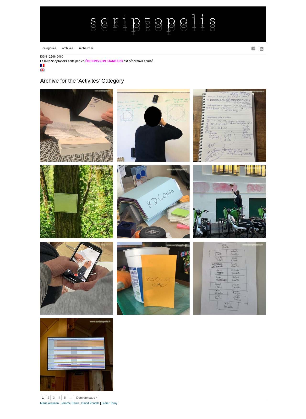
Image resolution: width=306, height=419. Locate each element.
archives (67, 48)
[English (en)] (42, 70)
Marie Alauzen (49, 403)
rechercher (86, 48)
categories (49, 48)
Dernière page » (87, 397)
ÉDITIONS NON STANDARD (104, 61)
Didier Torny (109, 403)
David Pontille (90, 403)
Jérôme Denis (70, 403)
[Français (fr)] (42, 65)
